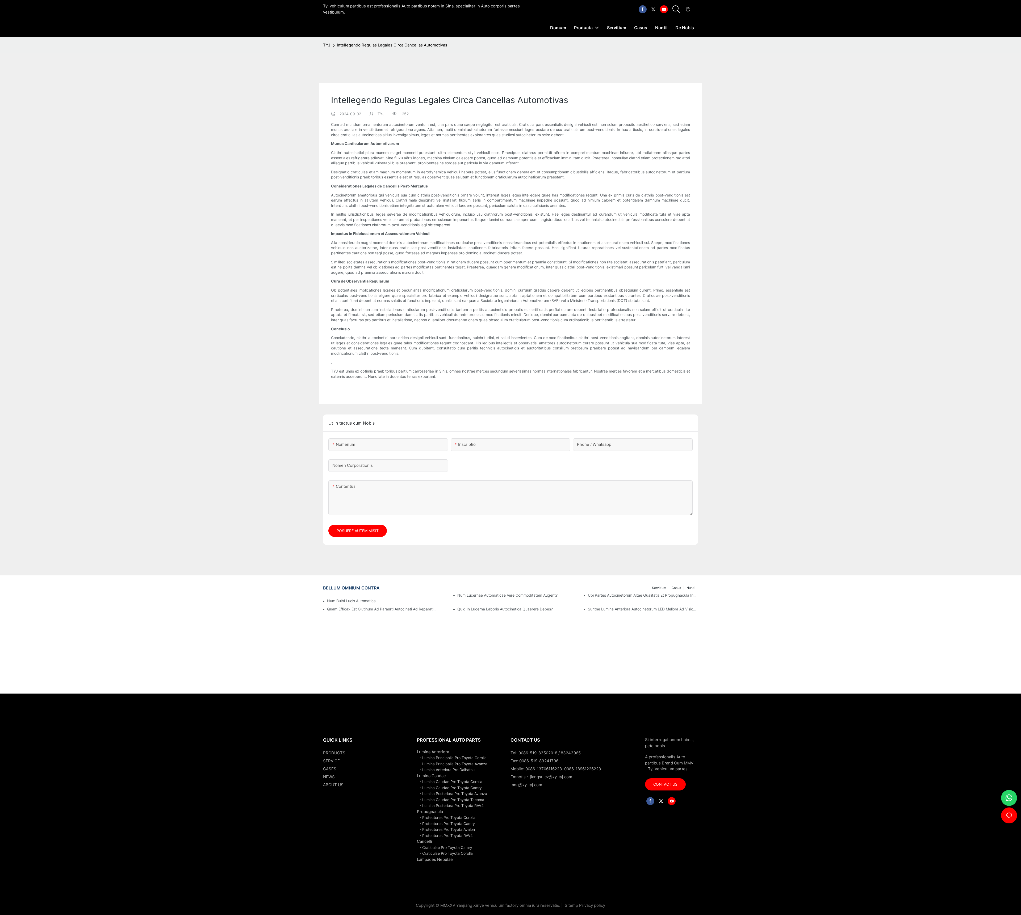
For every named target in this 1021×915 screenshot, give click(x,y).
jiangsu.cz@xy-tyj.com (551, 776)
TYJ (326, 45)
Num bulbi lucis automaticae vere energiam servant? (353, 600)
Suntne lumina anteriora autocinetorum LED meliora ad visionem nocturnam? (643, 609)
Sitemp (571, 905)
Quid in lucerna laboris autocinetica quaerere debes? (505, 609)
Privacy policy (592, 905)
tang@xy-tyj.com (526, 784)
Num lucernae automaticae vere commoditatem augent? (507, 595)
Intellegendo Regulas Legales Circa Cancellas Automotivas (392, 45)
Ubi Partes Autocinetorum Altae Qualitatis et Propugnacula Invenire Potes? (643, 595)
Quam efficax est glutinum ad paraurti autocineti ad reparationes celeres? (382, 609)
